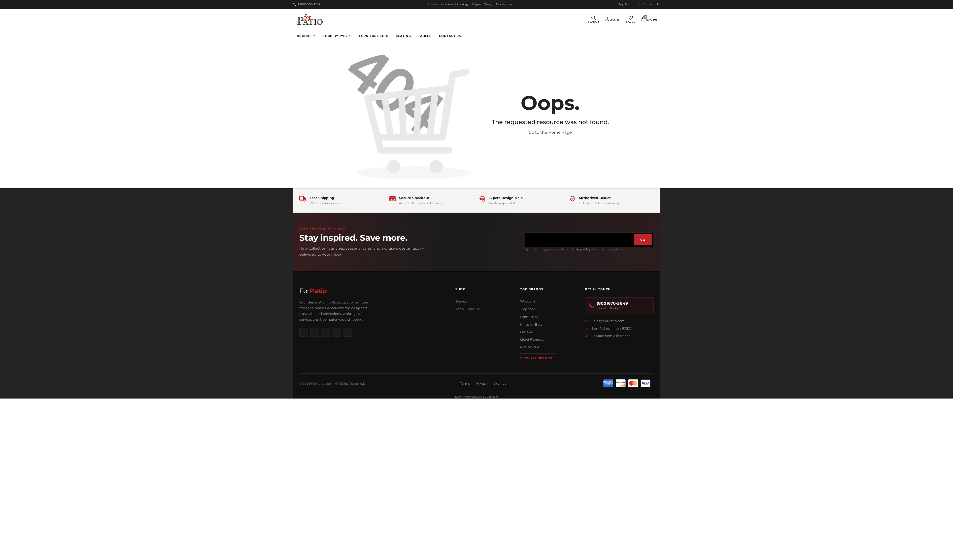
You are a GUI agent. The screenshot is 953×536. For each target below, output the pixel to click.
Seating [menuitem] (403, 36)
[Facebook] (303, 332)
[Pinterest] (325, 332)
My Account (628, 4)
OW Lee (526, 332)
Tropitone (528, 309)
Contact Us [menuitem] (450, 36)
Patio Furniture (467, 309)
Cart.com (492, 396)
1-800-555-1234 (309, 4)
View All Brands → (538, 358)
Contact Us (651, 4)
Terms (465, 383)
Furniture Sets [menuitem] (373, 36)
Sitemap (500, 383)
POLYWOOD (530, 347)
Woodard (527, 301)
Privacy (482, 383)
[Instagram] (314, 332)
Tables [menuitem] (424, 36)
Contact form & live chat (610, 336)
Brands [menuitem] (304, 36)
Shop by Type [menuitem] (335, 36)
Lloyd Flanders (532, 339)
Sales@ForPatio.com (608, 321)
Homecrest (529, 317)
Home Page (560, 132)
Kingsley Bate (531, 324)
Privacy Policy (581, 249)
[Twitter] (347, 332)
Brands (461, 301)
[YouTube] (336, 332)
